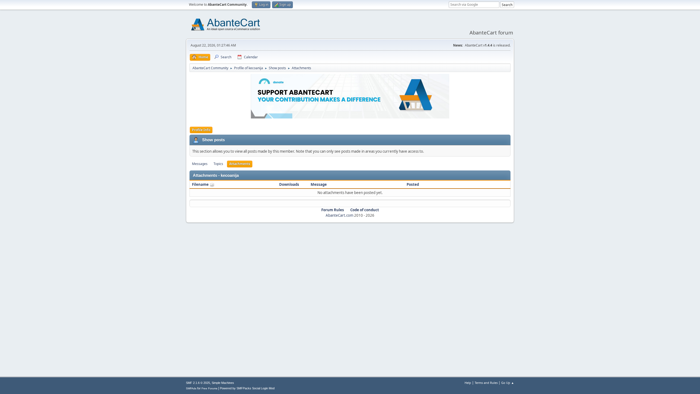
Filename (200, 184)
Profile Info (201, 130)
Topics (218, 163)
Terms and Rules (486, 383)
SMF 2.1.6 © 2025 (198, 382)
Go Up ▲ (507, 383)
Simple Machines (223, 382)
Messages (200, 163)
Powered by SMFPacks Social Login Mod (247, 388)
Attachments (239, 163)
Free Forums (209, 388)
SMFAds (191, 388)
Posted (413, 184)
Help (468, 383)
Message (319, 184)
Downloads (289, 184)
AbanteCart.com (339, 215)
